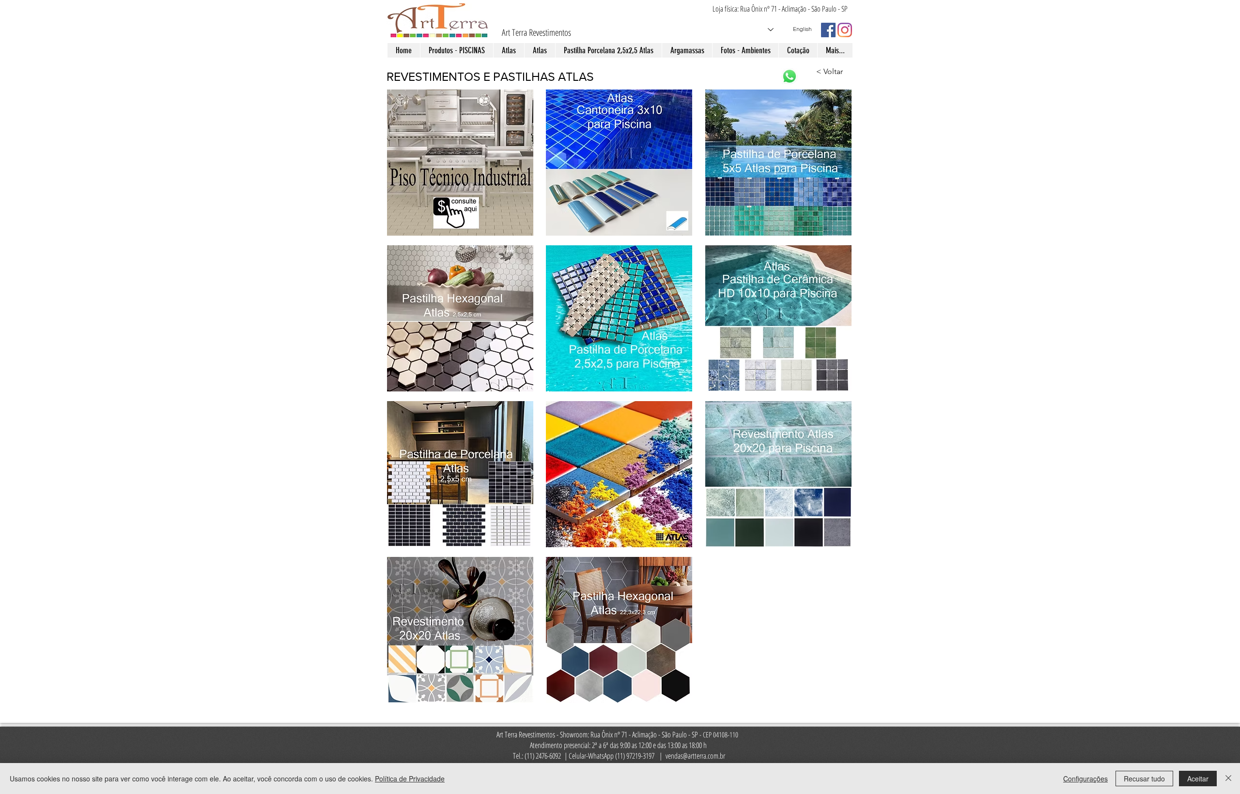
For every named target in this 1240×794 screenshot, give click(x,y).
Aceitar (1198, 778)
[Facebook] (828, 30)
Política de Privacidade (410, 778)
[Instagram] (844, 30)
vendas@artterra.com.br (695, 755)
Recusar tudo (1144, 778)
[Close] (1228, 778)
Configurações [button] (1085, 778)
